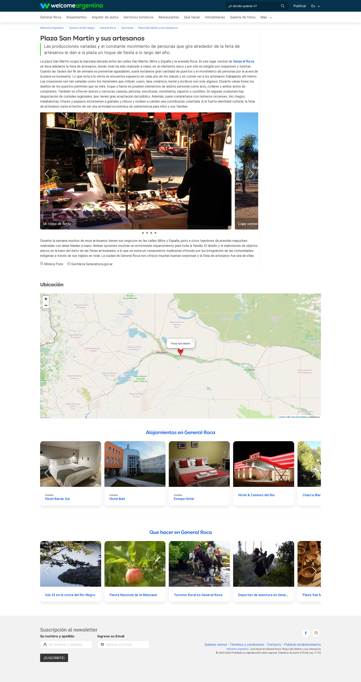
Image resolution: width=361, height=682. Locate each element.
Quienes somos (216, 645)
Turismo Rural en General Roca (198, 595)
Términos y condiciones (247, 645)
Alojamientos (76, 17)
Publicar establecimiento (302, 645)
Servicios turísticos (138, 17)
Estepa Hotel (184, 499)
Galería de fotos (242, 17)
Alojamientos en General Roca (180, 432)
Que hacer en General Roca (180, 532)
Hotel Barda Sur (57, 499)
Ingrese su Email (110, 636)
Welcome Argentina (237, 649)
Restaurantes (169, 17)
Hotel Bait (117, 499)
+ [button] (45, 298)
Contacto (274, 645)
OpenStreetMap (299, 416)
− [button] (45, 305)
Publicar (300, 6)
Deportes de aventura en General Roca (268, 595)
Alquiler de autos (105, 17)
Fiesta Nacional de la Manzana (133, 595)
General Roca (50, 17)
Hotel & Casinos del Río (256, 495)
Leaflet (281, 416)
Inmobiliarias (215, 17)
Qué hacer (192, 17)
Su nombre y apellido (57, 636)
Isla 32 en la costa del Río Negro (70, 595)
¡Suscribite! (54, 658)
